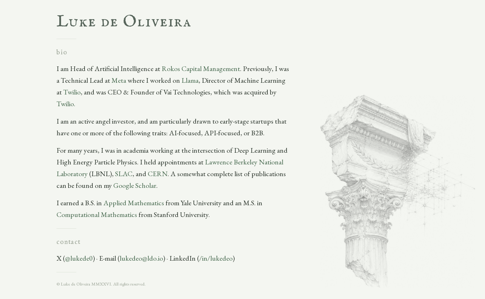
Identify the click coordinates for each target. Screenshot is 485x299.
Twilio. (65, 103)
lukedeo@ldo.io (141, 258)
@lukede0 (79, 258)
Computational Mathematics (96, 214)
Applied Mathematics (133, 202)
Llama (189, 80)
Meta (118, 80)
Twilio (72, 92)
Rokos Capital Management (201, 68)
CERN (158, 173)
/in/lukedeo (216, 258)
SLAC (123, 173)
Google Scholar (134, 185)
